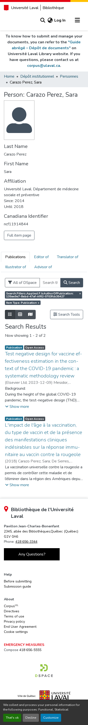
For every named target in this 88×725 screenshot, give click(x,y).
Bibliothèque (53, 8)
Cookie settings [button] (16, 631)
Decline (30, 717)
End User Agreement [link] (20, 626)
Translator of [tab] (67, 257)
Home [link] (9, 76)
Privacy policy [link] (14, 621)
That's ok (12, 717)
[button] (43, 20)
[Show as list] (10, 314)
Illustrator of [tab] (15, 267)
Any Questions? (31, 554)
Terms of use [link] (14, 616)
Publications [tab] (15, 257)
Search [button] (73, 282)
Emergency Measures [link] (24, 644)
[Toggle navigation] (77, 20)
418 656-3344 (26, 541)
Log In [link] (60, 20)
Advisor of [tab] (43, 267)
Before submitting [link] (18, 581)
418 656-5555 (30, 650)
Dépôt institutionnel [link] (37, 76)
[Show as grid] (20, 314)
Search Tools (68, 314)
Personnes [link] (69, 76)
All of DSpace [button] (24, 282)
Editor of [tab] (41, 257)
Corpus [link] (11, 606)
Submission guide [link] (17, 586)
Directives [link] (11, 611)
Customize (50, 717)
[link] (44, 670)
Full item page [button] (19, 235)
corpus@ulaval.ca (43, 65)
